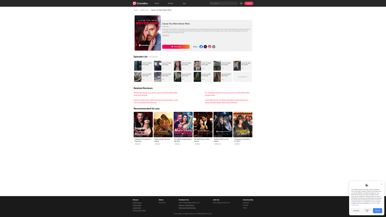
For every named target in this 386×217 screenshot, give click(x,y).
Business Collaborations (186, 205)
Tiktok (245, 208)
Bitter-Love (218, 143)
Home (136, 10)
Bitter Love (144, 10)
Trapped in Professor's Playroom (142, 140)
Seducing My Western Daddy (162, 140)
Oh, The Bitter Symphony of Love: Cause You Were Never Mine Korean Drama (227, 94)
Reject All (367, 210)
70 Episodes (199, 136)
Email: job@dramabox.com (221, 202)
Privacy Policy (137, 205)
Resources (162, 202)
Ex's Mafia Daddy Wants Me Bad (183, 140)
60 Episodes (179, 136)
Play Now (177, 47)
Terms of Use (137, 202)
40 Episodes (219, 136)
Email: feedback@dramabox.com (189, 202)
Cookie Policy (137, 208)
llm (160, 205)
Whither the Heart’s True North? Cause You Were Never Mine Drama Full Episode (155, 94)
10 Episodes (239, 136)
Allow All (377, 210)
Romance (137, 143)
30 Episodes (159, 136)
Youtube (245, 205)
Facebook (246, 202)
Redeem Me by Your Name (221, 140)
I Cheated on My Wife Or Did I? (242, 140)
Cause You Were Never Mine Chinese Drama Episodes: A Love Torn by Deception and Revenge (156, 101)
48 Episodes (139, 136)
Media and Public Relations (187, 208)
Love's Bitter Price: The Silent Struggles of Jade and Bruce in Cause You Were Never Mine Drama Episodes (226, 101)
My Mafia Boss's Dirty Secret (202, 140)
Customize (356, 210)
